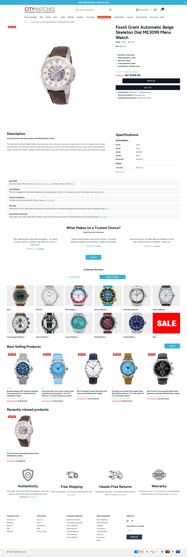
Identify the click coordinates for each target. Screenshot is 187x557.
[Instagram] (127, 521)
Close (184, 2)
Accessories (90, 17)
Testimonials (41, 525)
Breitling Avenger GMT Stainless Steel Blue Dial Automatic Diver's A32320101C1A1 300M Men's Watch (22, 393)
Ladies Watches (102, 523)
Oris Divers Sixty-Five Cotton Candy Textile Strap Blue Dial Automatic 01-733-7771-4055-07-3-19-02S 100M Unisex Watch (58, 393)
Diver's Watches (72, 525)
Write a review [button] (112, 277)
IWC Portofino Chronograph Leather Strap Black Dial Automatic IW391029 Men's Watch (163, 392)
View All (94, 257)
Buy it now (148, 87)
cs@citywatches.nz (44, 184)
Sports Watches (72, 537)
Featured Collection (74, 516)
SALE (98, 540)
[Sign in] (156, 9)
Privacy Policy (42, 531)
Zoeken (110, 9)
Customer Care (13, 516)
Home (26, 22)
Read (120, 172)
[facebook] (132, 521)
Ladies (62, 17)
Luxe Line (130, 17)
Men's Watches (102, 520)
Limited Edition (119, 17)
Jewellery (80, 17)
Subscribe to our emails (135, 526)
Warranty (10, 531)
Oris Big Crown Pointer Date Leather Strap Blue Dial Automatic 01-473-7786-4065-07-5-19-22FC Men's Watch (128, 393)
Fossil (124, 42)
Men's (55, 17)
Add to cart (151, 81)
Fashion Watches (73, 531)
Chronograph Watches (74, 523)
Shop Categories (103, 516)
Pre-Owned (154, 17)
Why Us (39, 523)
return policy (50, 200)
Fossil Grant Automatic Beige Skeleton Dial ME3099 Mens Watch (22, 454)
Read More (103, 217)
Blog (38, 528)
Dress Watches (72, 528)
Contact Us (11, 520)
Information (41, 516)
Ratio (41, 17)
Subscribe (134, 537)
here (72, 184)
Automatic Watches (73, 520)
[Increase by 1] (121, 79)
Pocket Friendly (141, 17)
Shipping (10, 523)
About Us (40, 520)
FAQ (8, 528)
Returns (9, 525)
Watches (71, 17)
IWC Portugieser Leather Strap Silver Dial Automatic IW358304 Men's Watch (92, 392)
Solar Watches (72, 534)
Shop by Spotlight (30, 17)
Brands (48, 17)
